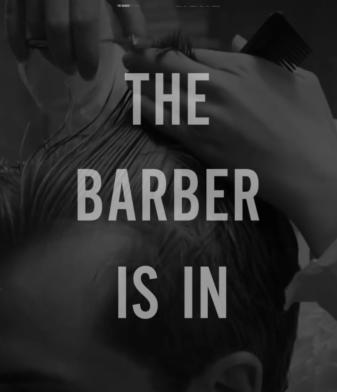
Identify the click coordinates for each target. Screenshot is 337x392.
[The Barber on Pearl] (128, 5)
